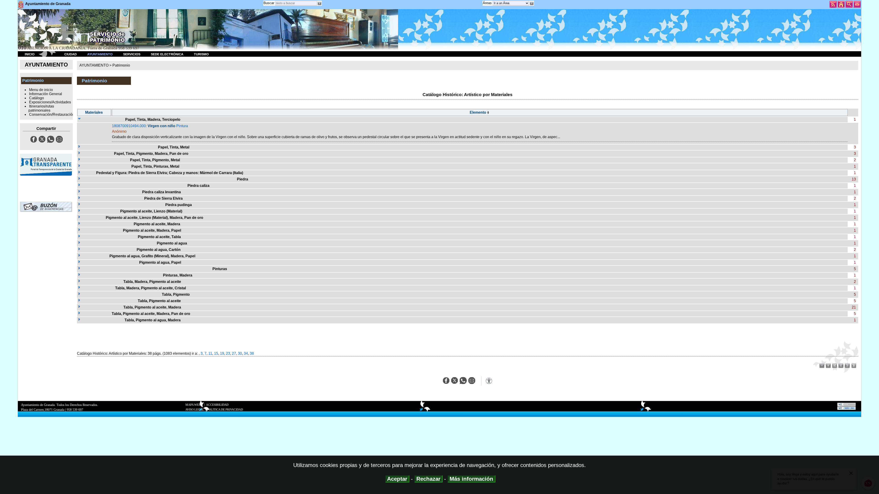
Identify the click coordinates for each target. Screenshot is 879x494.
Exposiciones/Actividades (50, 102)
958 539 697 (75, 409)
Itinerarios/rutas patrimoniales (41, 108)
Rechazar (428, 479)
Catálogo (36, 98)
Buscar (268, 3)
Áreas (488, 3)
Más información (471, 479)
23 (228, 353)
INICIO (30, 54)
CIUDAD (70, 54)
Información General (45, 94)
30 (240, 353)
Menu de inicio (41, 90)
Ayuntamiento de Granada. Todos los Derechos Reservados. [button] (59, 407)
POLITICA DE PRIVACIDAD (225, 409)
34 (246, 353)
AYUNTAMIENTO (100, 54)
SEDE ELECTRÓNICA (167, 54)
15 (216, 353)
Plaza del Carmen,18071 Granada (42, 409)
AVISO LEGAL (194, 409)
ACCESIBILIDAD (217, 404)
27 (234, 353)
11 (210, 353)
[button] (531, 3)
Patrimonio (121, 65)
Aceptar (397, 479)
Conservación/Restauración (51, 114)
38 (252, 353)
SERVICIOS (131, 54)
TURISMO (201, 54)
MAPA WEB (193, 404)
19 (222, 353)
